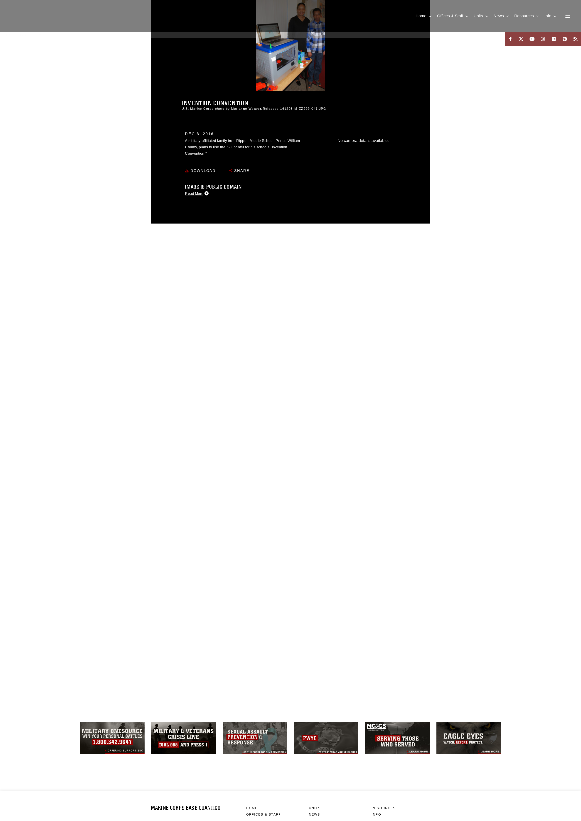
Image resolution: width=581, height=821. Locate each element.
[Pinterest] (564, 39)
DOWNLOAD (202, 171)
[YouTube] (532, 39)
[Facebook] (510, 39)
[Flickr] (553, 39)
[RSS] (575, 39)
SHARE (241, 171)
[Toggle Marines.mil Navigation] (567, 16)
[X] (521, 39)
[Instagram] (542, 39)
